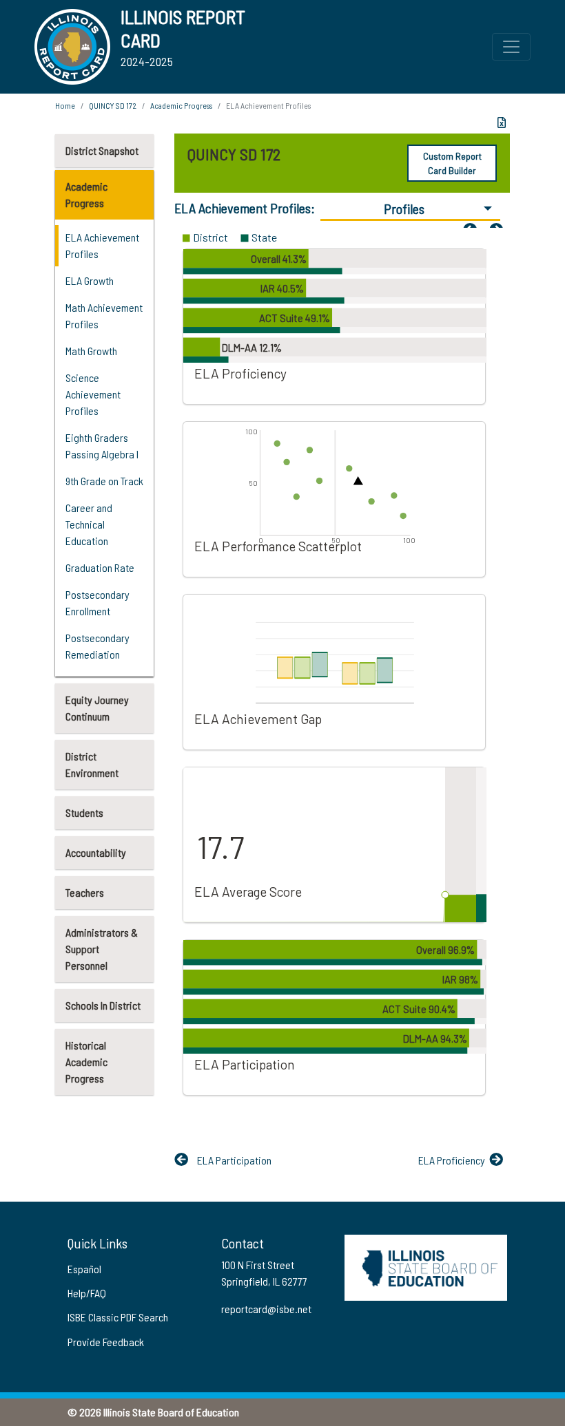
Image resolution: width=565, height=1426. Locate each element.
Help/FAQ (87, 1292)
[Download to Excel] (501, 122)
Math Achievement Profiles (104, 315)
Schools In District (103, 1005)
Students (84, 812)
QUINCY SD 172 (112, 105)
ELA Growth (89, 280)
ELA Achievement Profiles (102, 245)
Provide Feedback (106, 1341)
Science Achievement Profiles (93, 394)
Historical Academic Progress (86, 1062)
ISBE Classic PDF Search (118, 1316)
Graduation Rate (99, 567)
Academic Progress (86, 194)
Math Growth (91, 350)
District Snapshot (101, 150)
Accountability (95, 852)
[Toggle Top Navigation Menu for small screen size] (511, 47)
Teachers (84, 892)
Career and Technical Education (88, 524)
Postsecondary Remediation (97, 646)
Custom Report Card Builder (452, 163)
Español (84, 1268)
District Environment (92, 764)
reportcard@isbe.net (266, 1308)
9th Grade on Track (104, 480)
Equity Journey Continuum (97, 708)
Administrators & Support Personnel (101, 949)
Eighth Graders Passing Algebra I (101, 445)
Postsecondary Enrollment (97, 602)
